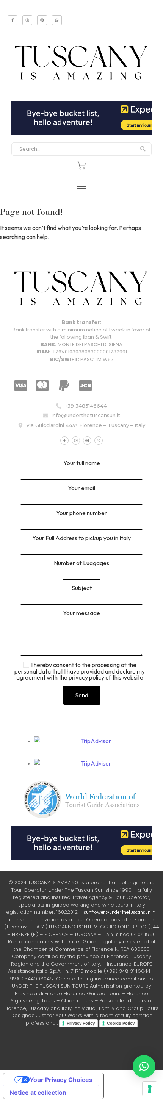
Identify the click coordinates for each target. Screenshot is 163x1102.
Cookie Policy (121, 1023)
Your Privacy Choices (61, 1079)
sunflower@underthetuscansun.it (119, 912)
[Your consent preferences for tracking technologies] (150, 1089)
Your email (81, 488)
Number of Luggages (81, 563)
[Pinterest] (42, 20)
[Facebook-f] (12, 20)
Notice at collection (37, 1092)
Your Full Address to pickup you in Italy (81, 538)
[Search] (143, 149)
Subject (82, 588)
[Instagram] (27, 20)
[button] (144, 1066)
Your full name (81, 463)
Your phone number (81, 513)
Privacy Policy (81, 1023)
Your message (81, 613)
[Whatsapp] (57, 20)
